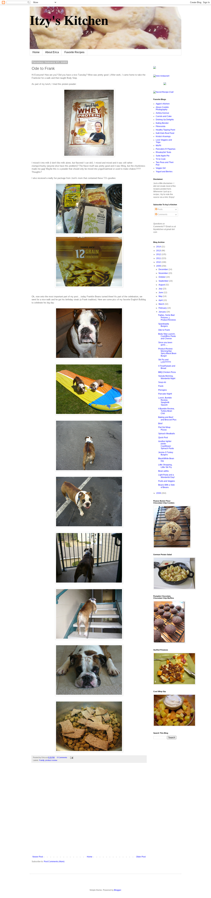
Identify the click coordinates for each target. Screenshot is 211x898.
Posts (160, 209)
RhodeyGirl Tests (163, 152)
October (162, 277)
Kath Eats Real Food (165, 133)
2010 (158, 262)
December (163, 269)
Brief (160, 423)
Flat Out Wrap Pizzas (164, 428)
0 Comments (62, 757)
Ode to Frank (164, 330)
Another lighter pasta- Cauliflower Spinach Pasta (166, 445)
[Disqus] (89, 811)
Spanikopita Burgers (163, 325)
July (161, 289)
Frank (160, 386)
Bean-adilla (163, 471)
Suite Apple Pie (162, 156)
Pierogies (162, 390)
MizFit (158, 145)
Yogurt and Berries (164, 171)
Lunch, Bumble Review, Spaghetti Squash (165, 401)
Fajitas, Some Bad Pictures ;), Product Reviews (167, 317)
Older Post (141, 857)
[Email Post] (71, 757)
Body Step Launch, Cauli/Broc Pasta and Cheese (167, 336)
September (164, 281)
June (161, 292)
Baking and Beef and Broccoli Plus (167, 418)
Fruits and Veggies (166, 481)
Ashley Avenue (162, 113)
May (161, 296)
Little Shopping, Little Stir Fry (165, 466)
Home (36, 52)
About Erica (52, 52)
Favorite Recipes (74, 52)
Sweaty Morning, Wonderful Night (166, 377)
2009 (158, 266)
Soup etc (162, 382)
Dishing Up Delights (165, 119)
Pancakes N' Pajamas (165, 149)
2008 (158, 493)
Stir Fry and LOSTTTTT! (164, 361)
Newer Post (37, 857)
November (163, 273)
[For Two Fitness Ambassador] (154, 68)
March (162, 304)
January (162, 312)
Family (41, 760)
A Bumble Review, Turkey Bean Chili (166, 411)
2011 (158, 258)
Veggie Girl (161, 168)
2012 (158, 254)
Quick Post (163, 437)
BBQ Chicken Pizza (167, 372)
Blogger (117, 890)
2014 (158, 246)
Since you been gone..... (165, 343)
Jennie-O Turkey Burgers (165, 453)
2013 (158, 250)
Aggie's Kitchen (163, 104)
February (163, 308)
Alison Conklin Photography (162, 108)
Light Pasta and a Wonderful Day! (166, 476)
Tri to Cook (161, 159)
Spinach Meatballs (166, 433)
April (161, 300)
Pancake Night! (165, 394)
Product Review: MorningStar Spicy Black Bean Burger (167, 352)
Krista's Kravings (163, 136)
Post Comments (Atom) (54, 861)
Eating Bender (162, 123)
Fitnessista (160, 126)
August (162, 285)
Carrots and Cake (164, 116)
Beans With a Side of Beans (166, 486)
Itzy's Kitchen (69, 19)
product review (51, 760)
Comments (162, 214)
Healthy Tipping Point (165, 130)
